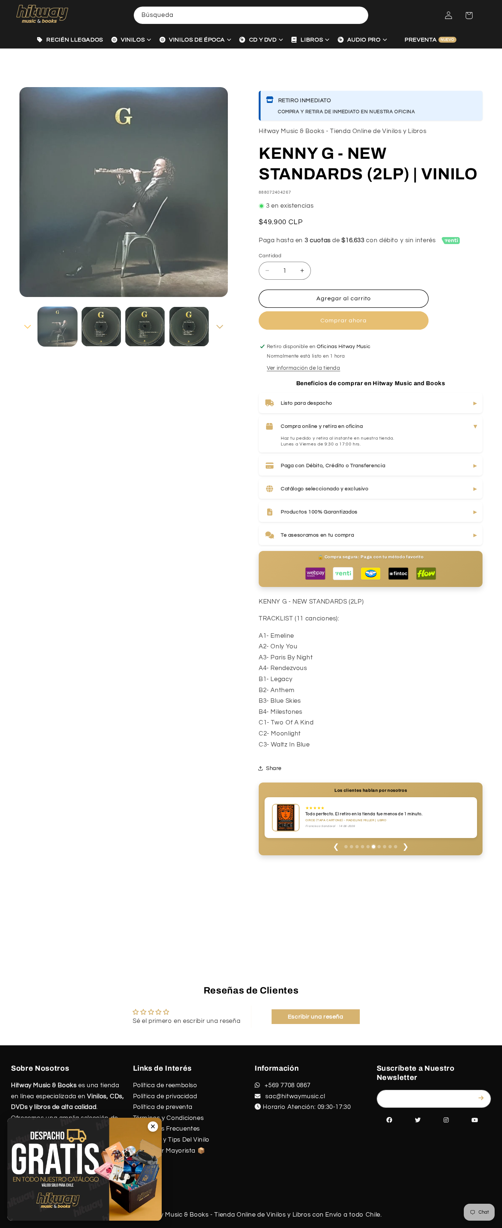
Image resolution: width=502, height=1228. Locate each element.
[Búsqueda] (359, 15)
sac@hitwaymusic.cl (294, 1096)
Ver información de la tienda (303, 365)
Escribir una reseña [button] (316, 1017)
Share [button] (274, 768)
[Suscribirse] (482, 1098)
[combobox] (251, 15)
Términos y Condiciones (168, 1118)
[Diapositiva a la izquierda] (27, 324)
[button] (468, 15)
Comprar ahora (343, 317)
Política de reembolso (165, 1085)
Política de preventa (163, 1107)
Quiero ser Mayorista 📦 (169, 1151)
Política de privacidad (165, 1096)
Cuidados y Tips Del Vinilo (171, 1139)
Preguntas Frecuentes (166, 1128)
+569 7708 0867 (287, 1085)
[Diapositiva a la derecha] (220, 324)
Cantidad (270, 252)
